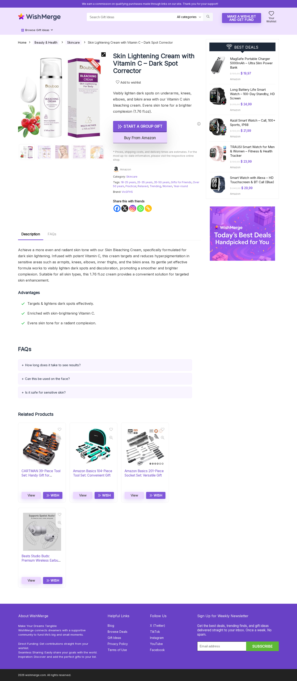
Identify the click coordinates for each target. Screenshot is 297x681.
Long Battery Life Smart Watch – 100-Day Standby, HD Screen (252, 93)
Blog (111, 625)
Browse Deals (117, 631)
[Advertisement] (242, 288)
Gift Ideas (114, 638)
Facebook (157, 650)
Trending (155, 186)
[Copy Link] (148, 208)
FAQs (52, 234)
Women (167, 186)
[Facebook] (116, 208)
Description (30, 234)
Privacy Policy (118, 644)
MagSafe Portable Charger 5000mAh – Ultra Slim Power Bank (251, 63)
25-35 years (145, 182)
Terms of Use (117, 650)
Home (22, 42)
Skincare (73, 42)
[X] (124, 208)
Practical (130, 186)
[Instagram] (132, 208)
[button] (103, 54)
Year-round (181, 186)
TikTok (155, 631)
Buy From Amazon (140, 138)
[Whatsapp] (140, 208)
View (31, 495)
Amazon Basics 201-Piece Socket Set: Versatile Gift (144, 473)
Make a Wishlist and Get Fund (241, 18)
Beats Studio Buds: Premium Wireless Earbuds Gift (42, 560)
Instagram (157, 638)
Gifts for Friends (181, 182)
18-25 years (128, 182)
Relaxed (143, 186)
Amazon (125, 169)
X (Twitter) (157, 625)
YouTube (156, 644)
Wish (54, 495)
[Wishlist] (271, 14)
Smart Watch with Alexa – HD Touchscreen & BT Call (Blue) (252, 180)
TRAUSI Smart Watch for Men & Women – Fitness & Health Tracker (252, 151)
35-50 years (162, 182)
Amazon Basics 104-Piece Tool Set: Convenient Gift (92, 473)
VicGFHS (127, 191)
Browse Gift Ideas (36, 30)
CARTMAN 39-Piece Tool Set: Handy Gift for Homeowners (41, 475)
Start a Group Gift (142, 126)
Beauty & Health (46, 42)
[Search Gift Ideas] (208, 17)
